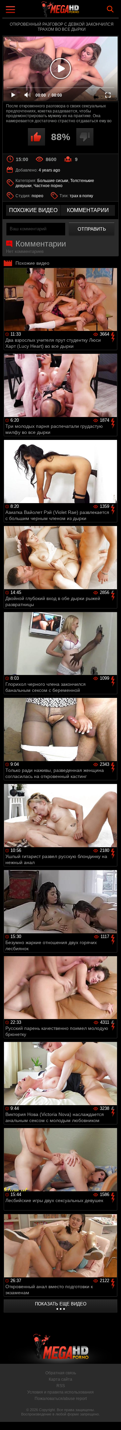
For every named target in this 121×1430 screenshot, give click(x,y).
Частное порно (48, 185)
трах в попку (81, 195)
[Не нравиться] (84, 137)
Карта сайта (60, 1379)
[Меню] (11, 10)
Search (110, 9)
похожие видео (33, 210)
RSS (60, 1385)
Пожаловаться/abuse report (61, 1398)
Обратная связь (60, 1373)
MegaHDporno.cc (79, 11)
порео (37, 195)
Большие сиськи (52, 180)
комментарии (88, 210)
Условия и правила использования (60, 1392)
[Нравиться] (36, 137)
